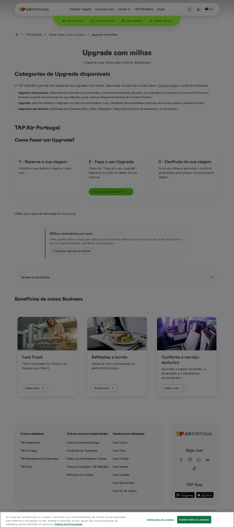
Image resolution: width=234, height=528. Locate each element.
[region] (117, 520)
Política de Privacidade (68, 524)
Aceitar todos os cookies (194, 519)
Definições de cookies (160, 519)
